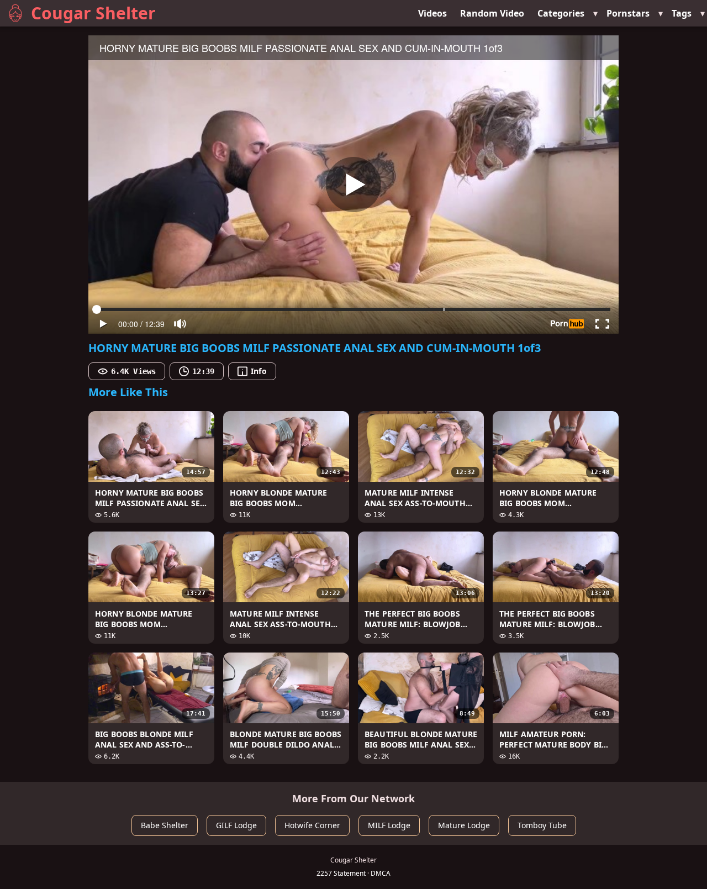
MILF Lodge (389, 825)
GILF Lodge (236, 825)
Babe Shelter (164, 825)
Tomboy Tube (542, 825)
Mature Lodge (464, 825)
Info (258, 371)
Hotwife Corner (312, 825)
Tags (682, 13)
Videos (432, 13)
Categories (560, 13)
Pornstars (628, 13)
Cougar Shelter (93, 13)
